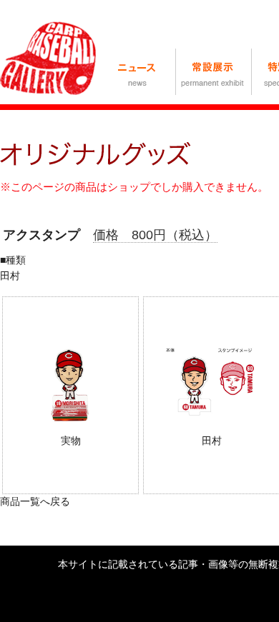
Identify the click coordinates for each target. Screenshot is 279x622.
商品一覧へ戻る (35, 501)
